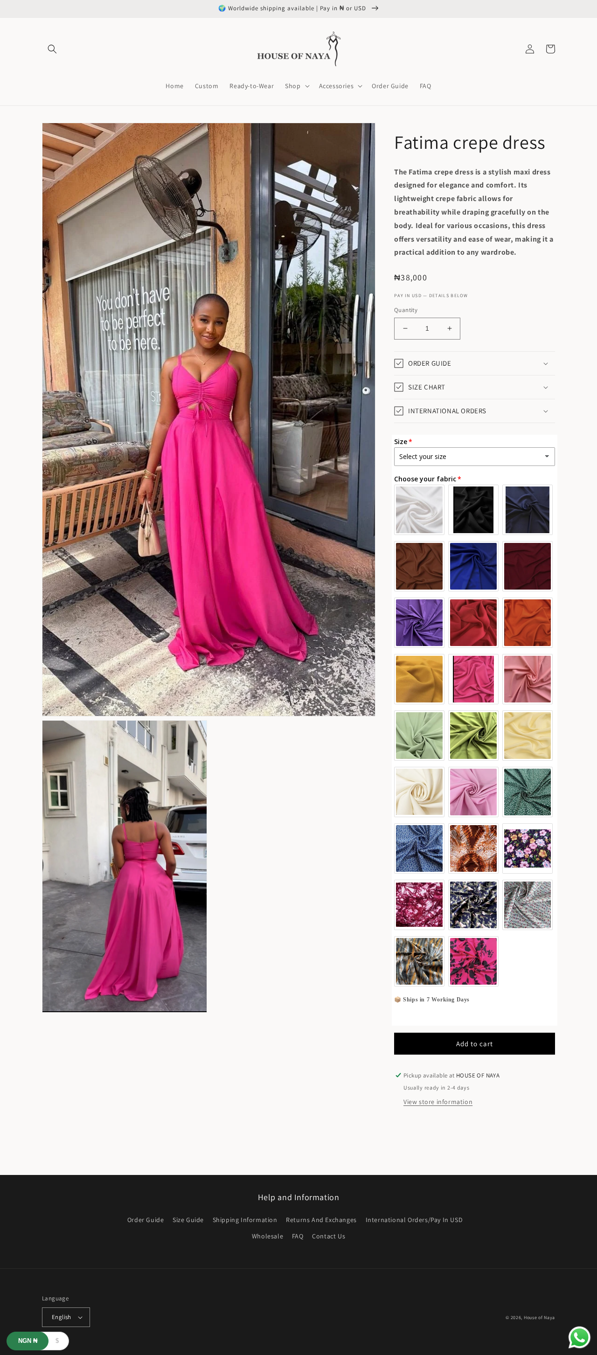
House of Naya (539, 1317)
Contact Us (328, 1236)
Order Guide (145, 1220)
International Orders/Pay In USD (414, 1220)
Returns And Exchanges (321, 1220)
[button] (52, 49)
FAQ (298, 1236)
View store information (437, 1102)
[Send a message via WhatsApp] (579, 1337)
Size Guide (188, 1220)
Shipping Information (245, 1220)
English (61, 1317)
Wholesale (267, 1236)
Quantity (405, 310)
